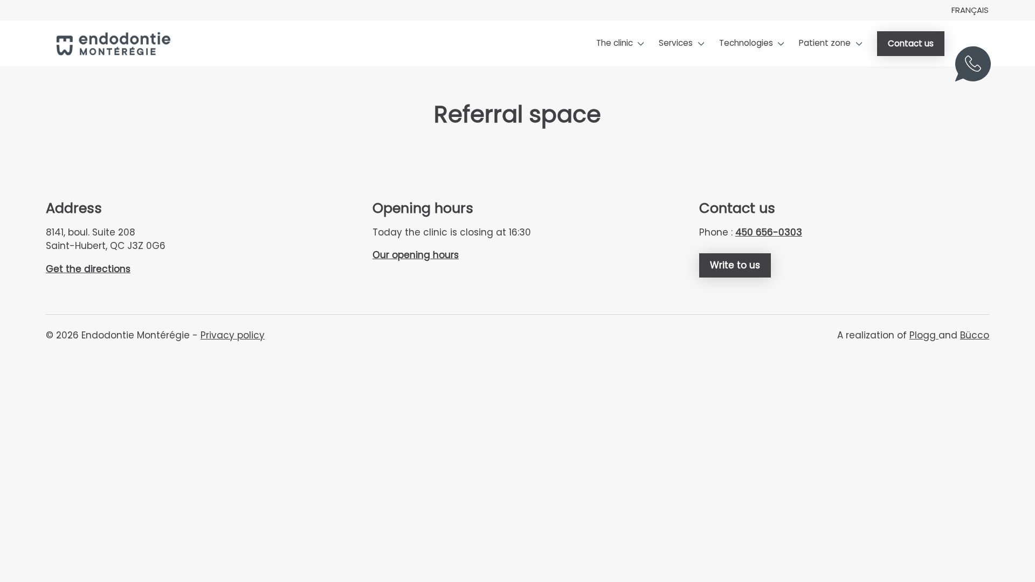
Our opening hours (415, 254)
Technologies (746, 42)
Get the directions (88, 268)
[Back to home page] (112, 44)
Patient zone (825, 42)
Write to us (735, 265)
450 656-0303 (977, 71)
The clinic (614, 42)
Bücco (974, 335)
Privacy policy (233, 335)
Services (676, 42)
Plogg (924, 335)
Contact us (911, 43)
